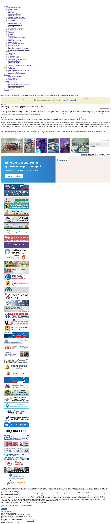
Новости (75, 95)
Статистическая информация (16, 17)
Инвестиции (11, 36)
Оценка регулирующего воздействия (18, 50)
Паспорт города (12, 9)
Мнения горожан (13, 82)
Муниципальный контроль (16, 64)
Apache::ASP (30, 521)
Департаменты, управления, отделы (30, 95)
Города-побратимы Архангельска (17, 18)
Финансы (10, 34)
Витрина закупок (9, 89)
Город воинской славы (14, 14)
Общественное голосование (16, 86)
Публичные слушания (14, 87)
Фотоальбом (11, 20)
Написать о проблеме (14, 176)
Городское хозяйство (14, 45)
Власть (6, 21)
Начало (3, 95)
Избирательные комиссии (15, 29)
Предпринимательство (14, 40)
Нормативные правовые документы (18, 70)
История (10, 11)
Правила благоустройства (15, 72)
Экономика (7, 31)
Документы (7, 67)
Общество (7, 51)
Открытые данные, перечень (16, 73)
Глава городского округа (15, 23)
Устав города (11, 68)
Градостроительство (14, 47)
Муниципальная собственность (17, 37)
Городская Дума (12, 26)
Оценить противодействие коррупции (19, 84)
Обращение (4, 516)
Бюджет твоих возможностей (64, 95)
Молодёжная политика (14, 57)
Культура (10, 54)
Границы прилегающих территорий (18, 48)
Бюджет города (12, 42)
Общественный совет (14, 61)
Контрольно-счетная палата (16, 28)
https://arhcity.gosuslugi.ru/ (69, 100)
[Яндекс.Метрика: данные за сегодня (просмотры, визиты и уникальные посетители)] (6, 511)
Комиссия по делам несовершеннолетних (20, 65)
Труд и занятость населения (16, 43)
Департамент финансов (48, 95)
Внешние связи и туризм (15, 62)
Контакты (7, 75)
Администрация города (15, 25)
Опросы (6, 81)
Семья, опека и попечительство (17, 59)
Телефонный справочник (15, 76)
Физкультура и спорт (14, 56)
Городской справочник (14, 7)
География (11, 12)
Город (6, 6)
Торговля (10, 39)
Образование (11, 53)
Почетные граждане (14, 15)
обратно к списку (105, 108)
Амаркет (6, 90)
